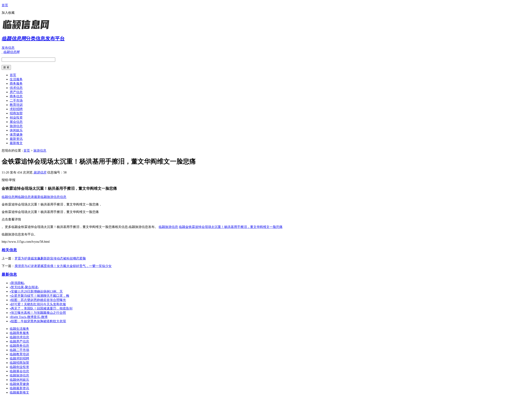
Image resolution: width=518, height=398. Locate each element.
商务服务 (16, 83)
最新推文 (16, 143)
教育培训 (16, 104)
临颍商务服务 (19, 333)
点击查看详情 (11, 219)
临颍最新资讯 (19, 388)
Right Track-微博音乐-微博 (29, 317)
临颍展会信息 (19, 371)
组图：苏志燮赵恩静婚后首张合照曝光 (38, 300)
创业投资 (16, 117)
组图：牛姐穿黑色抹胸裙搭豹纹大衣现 (38, 321)
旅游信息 (16, 126)
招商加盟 (16, 113)
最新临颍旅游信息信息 (50, 197)
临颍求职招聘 (19, 358)
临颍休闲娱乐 (19, 379)
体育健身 (16, 134)
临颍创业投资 (19, 367)
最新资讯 (16, 138)
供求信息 (16, 87)
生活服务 (16, 79)
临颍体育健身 (19, 384)
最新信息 (9, 274)
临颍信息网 (10, 197)
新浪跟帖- (17, 283)
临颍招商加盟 (19, 362)
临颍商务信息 (19, 345)
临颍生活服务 (19, 328)
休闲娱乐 (16, 130)
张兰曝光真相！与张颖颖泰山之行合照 (38, 312)
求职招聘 (16, 109)
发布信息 (8, 47)
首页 (5, 5)
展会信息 (16, 121)
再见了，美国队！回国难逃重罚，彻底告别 (41, 308)
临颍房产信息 (19, 341)
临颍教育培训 (19, 354)
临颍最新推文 (19, 392)
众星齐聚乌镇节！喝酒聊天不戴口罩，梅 (39, 295)
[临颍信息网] (27, 29)
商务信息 (16, 96)
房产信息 (16, 92)
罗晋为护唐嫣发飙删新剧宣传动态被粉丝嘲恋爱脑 (50, 258)
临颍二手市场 (19, 350)
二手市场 (16, 100)
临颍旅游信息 (168, 227)
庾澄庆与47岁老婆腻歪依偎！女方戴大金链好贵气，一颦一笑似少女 (63, 266)
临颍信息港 (26, 197)
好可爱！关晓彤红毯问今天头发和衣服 (38, 304)
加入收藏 (8, 12)
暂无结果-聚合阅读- (24, 287)
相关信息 (9, 250)
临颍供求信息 (19, 337)
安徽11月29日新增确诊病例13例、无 (36, 291)
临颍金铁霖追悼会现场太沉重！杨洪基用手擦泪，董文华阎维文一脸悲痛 (230, 227)
